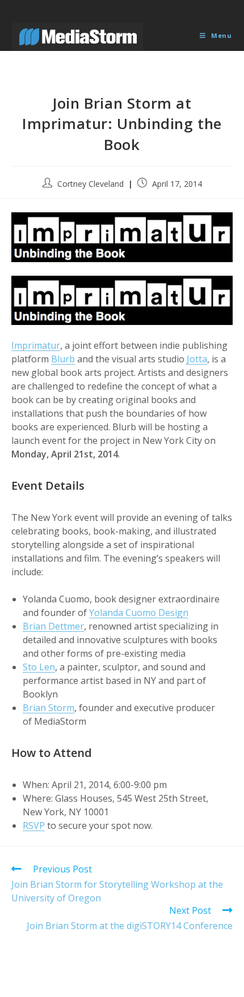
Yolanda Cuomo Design (138, 612)
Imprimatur (35, 345)
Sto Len (39, 667)
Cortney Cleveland (90, 183)
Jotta (197, 359)
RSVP (34, 825)
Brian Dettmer (53, 626)
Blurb (63, 359)
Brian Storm (48, 707)
